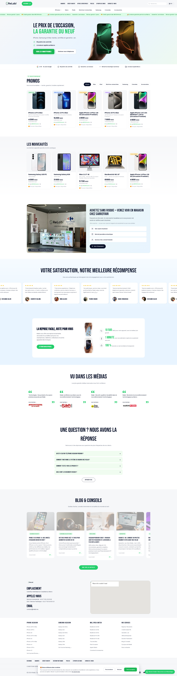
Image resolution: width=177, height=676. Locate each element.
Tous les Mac (93, 641)
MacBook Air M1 (94, 632)
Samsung (98, 10)
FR (171, 3)
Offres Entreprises (82, 4)
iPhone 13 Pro (30, 647)
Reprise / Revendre (127, 626)
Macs (66, 10)
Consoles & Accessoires (96, 650)
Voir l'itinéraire (99, 246)
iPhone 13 (29, 650)
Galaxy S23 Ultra (62, 632)
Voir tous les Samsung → (65, 647)
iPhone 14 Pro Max (32, 641)
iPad (101, 84)
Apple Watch (93, 647)
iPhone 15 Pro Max (32, 635)
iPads (73, 10)
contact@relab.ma (32, 609)
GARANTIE (37, 661)
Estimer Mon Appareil (45, 347)
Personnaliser (109, 669)
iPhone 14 (29, 644)
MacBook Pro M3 (94, 635)
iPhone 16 (29, 632)
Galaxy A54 (61, 644)
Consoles (108, 10)
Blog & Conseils (126, 641)
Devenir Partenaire (127, 638)
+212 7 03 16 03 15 (48, 601)
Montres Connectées (85, 10)
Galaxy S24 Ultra (62, 626)
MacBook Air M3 (94, 626)
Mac (94, 84)
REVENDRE (25, 4)
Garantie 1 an (125, 632)
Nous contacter (126, 647)
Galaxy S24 (61, 629)
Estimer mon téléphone (66, 51)
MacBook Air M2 (94, 629)
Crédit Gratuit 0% (126, 629)
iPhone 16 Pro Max (32, 626)
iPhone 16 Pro (30, 629)
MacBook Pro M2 (94, 638)
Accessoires (118, 10)
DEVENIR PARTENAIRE (58, 661)
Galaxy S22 (61, 638)
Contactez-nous (112, 4)
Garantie (63, 4)
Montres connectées (112, 84)
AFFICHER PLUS (88, 480)
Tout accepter (130, 669)
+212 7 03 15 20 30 (46, 599)
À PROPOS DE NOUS (77, 661)
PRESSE (68, 661)
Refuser (119, 669)
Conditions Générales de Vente (37, 666)
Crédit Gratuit (71, 4)
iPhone (87, 84)
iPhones (57, 10)
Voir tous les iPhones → (33, 653)
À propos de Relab (127, 644)
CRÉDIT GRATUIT (46, 661)
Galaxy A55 (61, 641)
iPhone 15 (29, 638)
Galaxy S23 (61, 635)
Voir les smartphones (43, 52)
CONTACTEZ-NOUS (89, 661)
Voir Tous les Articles (88, 567)
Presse (92, 4)
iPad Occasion (94, 644)
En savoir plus (76, 671)
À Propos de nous (100, 4)
